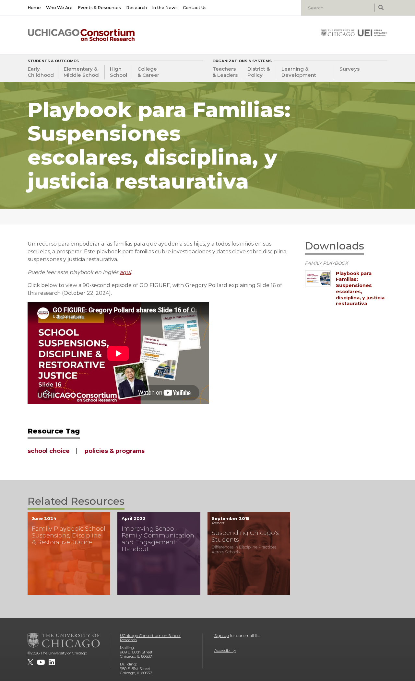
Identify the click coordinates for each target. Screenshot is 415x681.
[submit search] (380, 8)
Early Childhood (41, 72)
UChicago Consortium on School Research (150, 637)
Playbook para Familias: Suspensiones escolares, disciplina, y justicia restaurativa (360, 289)
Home (34, 7)
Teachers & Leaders (225, 72)
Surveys (349, 69)
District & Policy (258, 72)
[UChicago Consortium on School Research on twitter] (30, 662)
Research (136, 7)
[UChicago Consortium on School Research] (81, 35)
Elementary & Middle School (82, 72)
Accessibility (225, 650)
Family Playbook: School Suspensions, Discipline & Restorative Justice (68, 535)
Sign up (221, 635)
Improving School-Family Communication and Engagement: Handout (158, 539)
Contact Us (195, 7)
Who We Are (59, 7)
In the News (165, 7)
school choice (49, 450)
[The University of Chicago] (64, 640)
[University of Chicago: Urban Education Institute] (354, 33)
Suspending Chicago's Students (245, 536)
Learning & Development (298, 72)
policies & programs (115, 450)
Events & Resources (99, 7)
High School (118, 72)
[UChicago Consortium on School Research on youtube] (41, 662)
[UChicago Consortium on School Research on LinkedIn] (52, 662)
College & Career (148, 72)
